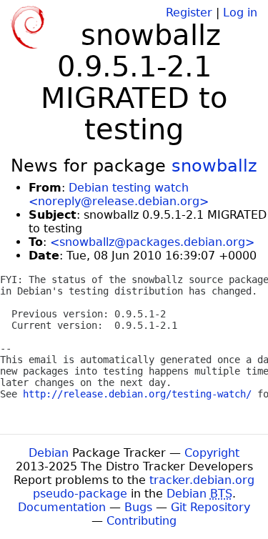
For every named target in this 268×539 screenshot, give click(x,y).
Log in (240, 12)
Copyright (211, 453)
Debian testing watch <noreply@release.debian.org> (119, 194)
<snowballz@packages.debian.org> (152, 242)
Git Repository (210, 507)
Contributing (141, 521)
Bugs (138, 507)
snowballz (214, 166)
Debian (49, 453)
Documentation (62, 507)
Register (189, 12)
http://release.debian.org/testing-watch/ (137, 394)
